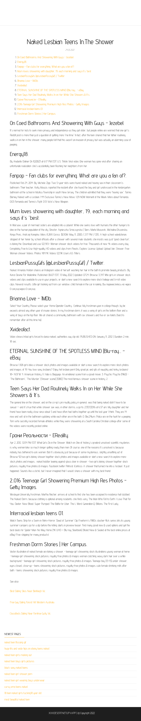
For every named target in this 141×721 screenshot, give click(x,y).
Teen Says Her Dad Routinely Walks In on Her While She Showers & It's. (53, 94)
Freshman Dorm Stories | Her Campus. (36, 113)
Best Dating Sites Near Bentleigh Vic (27, 591)
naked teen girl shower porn (18, 674)
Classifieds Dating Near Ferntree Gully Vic (30, 613)
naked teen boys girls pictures (19, 661)
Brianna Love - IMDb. (27, 80)
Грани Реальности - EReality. (31, 99)
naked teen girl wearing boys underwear (24, 680)
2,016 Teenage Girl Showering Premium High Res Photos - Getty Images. (53, 104)
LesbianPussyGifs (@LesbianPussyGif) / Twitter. (41, 76)
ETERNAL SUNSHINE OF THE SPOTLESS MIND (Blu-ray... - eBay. (50, 90)
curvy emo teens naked (16, 686)
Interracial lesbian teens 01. (30, 109)
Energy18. (22, 62)
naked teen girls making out (18, 655)
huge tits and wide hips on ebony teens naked (26, 648)
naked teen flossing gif (15, 642)
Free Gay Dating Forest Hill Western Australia (32, 602)
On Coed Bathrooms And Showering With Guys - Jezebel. (45, 57)
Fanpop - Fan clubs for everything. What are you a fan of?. (45, 66)
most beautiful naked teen (17, 699)
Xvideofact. (22, 85)
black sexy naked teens (16, 667)
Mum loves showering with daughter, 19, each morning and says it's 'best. (54, 71)
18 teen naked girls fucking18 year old (22, 693)
